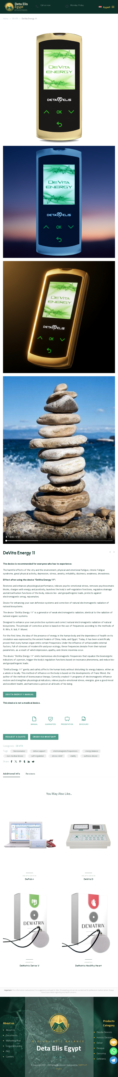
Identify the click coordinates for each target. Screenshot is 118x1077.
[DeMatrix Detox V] (29, 923)
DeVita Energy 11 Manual (19, 694)
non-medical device (15, 755)
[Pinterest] (20, 761)
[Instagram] (60, 1057)
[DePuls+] (29, 836)
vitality (73, 755)
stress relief (57, 755)
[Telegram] (113, 1060)
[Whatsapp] (113, 1051)
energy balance (91, 751)
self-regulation (37, 755)
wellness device (90, 755)
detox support (39, 751)
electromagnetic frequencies (65, 751)
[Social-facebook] (54, 1057)
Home (5, 18)
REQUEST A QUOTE (15, 737)
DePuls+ (29, 879)
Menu (113, 7)
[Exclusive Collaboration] (113, 1042)
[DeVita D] (88, 836)
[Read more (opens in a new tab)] (46, 7)
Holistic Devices (29, 876)
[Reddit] (33, 761)
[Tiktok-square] (57, 1057)
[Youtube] (63, 1057)
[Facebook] (11, 761)
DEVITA (15, 18)
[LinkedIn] (29, 761)
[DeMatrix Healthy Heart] (88, 923)
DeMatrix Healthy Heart (88, 965)
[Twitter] (16, 761)
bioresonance (19, 751)
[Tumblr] (24, 761)
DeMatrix (29, 962)
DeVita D (88, 879)
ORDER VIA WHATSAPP (44, 737)
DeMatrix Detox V (29, 965)
